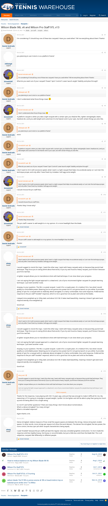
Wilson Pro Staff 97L (15, 467)
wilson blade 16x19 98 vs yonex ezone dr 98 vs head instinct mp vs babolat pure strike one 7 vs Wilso (35, 481)
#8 (105, 159)
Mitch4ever (10, 476)
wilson (46, 30)
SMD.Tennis (10, 463)
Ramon (100, 482)
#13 (105, 252)
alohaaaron (10, 485)
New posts (4, 20)
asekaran (99, 475)
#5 (105, 106)
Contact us (68, 500)
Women (68, 15)
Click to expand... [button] (61, 392)
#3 (105, 70)
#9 (105, 177)
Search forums (13, 20)
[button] (25, 15)
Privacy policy (89, 500)
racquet (40, 30)
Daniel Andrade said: (24, 74)
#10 (105, 195)
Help (96, 500)
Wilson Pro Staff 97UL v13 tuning (21, 473)
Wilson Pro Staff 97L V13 (17, 454)
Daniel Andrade (7, 30)
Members (33, 15)
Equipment (47, 15)
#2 (105, 52)
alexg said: (21, 375)
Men (58, 15)
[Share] (102, 35)
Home (101, 500)
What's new (19, 15)
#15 (105, 371)
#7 (105, 141)
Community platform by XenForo (54, 504)
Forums (7, 15)
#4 (105, 88)
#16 (105, 418)
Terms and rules (78, 500)
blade (27, 30)
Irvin (100, 462)
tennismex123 (11, 469)
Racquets (24, 456)
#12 (105, 232)
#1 (105, 35)
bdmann (9, 456)
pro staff (33, 30)
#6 (105, 124)
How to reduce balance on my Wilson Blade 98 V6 (28, 460)
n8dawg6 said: (22, 92)
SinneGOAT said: (23, 145)
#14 (105, 314)
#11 (105, 212)
